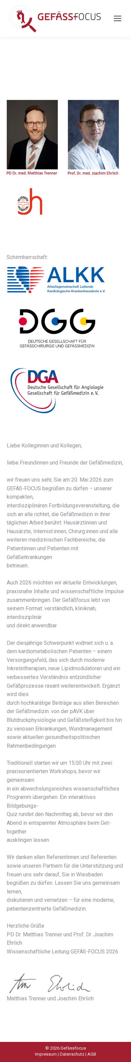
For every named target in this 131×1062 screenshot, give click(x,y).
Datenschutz (72, 1054)
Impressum (46, 1054)
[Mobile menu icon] (117, 18)
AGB (91, 1054)
